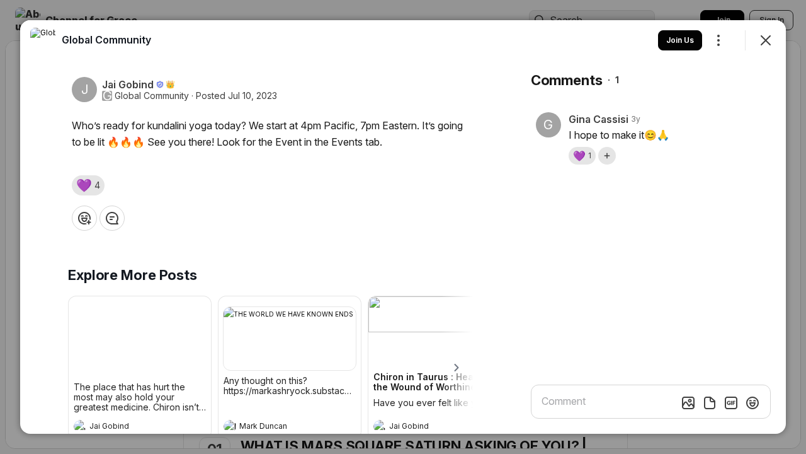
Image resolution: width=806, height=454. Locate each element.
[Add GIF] (731, 403)
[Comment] (112, 218)
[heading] (127, 427)
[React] (84, 218)
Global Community (152, 96)
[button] (88, 185)
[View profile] (80, 426)
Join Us (680, 40)
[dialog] (403, 227)
